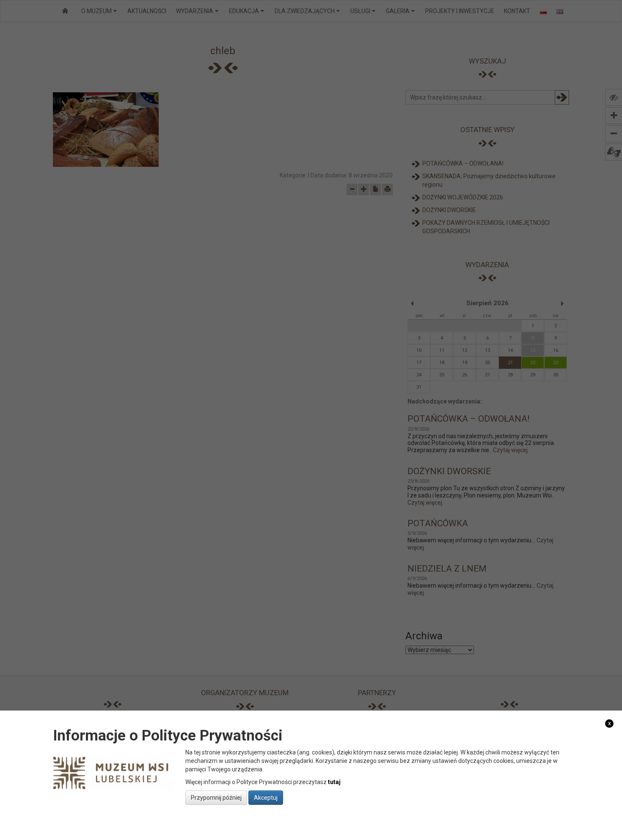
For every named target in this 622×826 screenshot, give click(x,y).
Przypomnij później (216, 797)
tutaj (334, 782)
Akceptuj (266, 797)
